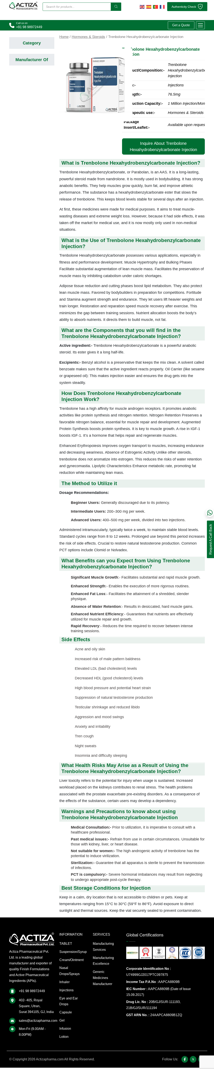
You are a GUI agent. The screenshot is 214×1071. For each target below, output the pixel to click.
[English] (142, 7)
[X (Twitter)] (193, 1059)
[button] (200, 25)
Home (64, 37)
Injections (66, 990)
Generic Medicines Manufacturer (102, 978)
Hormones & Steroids (88, 37)
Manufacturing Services (103, 946)
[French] (162, 7)
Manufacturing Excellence (103, 961)
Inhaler (64, 982)
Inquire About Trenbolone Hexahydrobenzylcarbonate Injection (163, 146)
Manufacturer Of (31, 59)
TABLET (65, 943)
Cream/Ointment (71, 960)
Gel (62, 1020)
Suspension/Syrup (73, 952)
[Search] (116, 7)
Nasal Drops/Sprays (69, 971)
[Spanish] (148, 7)
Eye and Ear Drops (68, 1001)
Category (32, 43)
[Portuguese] (155, 7)
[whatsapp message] (210, 512)
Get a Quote (181, 25)
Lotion (64, 1036)
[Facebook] (184, 1059)
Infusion (65, 1028)
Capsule (65, 1012)
